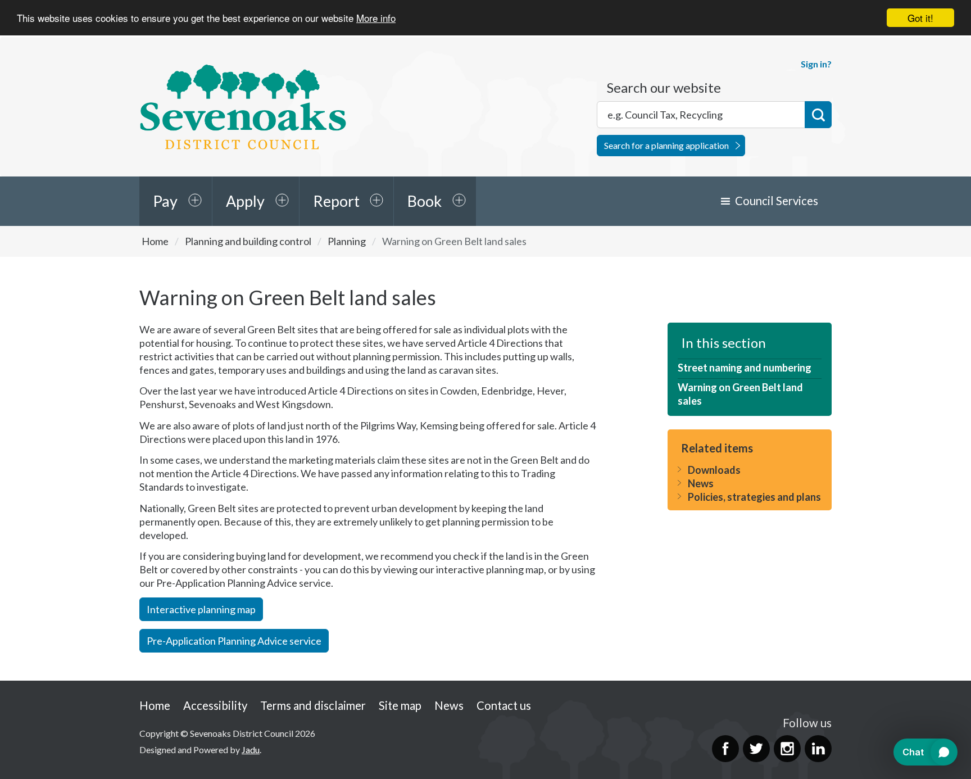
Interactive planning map (201, 609)
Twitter (756, 748)
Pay (165, 201)
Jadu (251, 749)
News (701, 483)
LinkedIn (818, 748)
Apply (245, 201)
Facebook (725, 748)
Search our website (664, 87)
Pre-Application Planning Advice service (234, 641)
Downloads (714, 470)
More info (376, 18)
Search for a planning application (666, 145)
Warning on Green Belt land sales (740, 394)
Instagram (787, 748)
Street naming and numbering (744, 367)
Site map (400, 705)
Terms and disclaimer (313, 705)
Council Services (776, 200)
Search (818, 114)
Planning (347, 241)
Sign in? (816, 63)
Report (336, 201)
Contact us (504, 705)
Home (155, 241)
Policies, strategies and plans (754, 497)
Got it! (920, 18)
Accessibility (215, 705)
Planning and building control (248, 241)
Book (424, 201)
